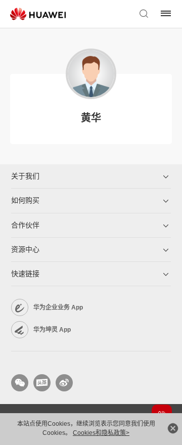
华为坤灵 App (52, 329)
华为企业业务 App (58, 307)
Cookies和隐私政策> (101, 432)
